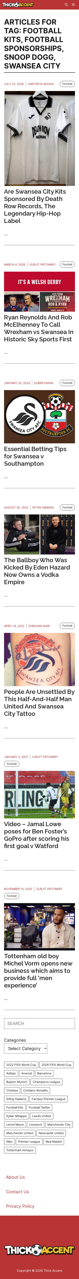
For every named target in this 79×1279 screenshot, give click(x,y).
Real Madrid (54, 1141)
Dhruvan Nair (39, 626)
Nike (9, 1141)
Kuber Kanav (43, 383)
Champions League (46, 1082)
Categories (15, 1040)
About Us (15, 1177)
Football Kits (14, 1107)
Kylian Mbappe (16, 1116)
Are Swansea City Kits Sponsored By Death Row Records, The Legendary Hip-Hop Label (35, 206)
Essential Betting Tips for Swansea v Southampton (35, 456)
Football (67, 83)
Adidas (11, 1073)
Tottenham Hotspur (20, 1150)
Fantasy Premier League (49, 1099)
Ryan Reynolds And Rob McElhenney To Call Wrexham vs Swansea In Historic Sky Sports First (39, 328)
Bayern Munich (16, 1082)
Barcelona (44, 1073)
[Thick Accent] (18, 5)
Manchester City (58, 1124)
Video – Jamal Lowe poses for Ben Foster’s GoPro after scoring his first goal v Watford (36, 834)
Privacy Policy (20, 1206)
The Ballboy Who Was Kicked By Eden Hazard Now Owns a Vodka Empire (37, 571)
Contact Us (17, 1191)
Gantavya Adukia (41, 84)
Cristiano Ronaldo (35, 1090)
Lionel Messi (15, 1124)
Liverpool (35, 1124)
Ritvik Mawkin (43, 507)
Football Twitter (39, 1107)
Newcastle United (51, 1133)
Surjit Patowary (43, 264)
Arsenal (26, 1073)
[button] (66, 5)
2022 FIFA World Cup (21, 1065)
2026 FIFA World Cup (56, 1065)
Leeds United (41, 1116)
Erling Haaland (16, 1099)
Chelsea (12, 1090)
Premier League (29, 1141)
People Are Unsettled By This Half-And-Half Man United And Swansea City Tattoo (39, 702)
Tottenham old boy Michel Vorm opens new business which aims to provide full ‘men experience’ (38, 970)
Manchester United (19, 1133)
